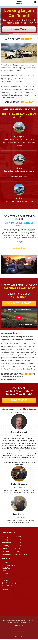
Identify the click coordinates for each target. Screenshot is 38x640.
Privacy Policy (19, 636)
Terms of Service (19, 631)
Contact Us (19, 626)
